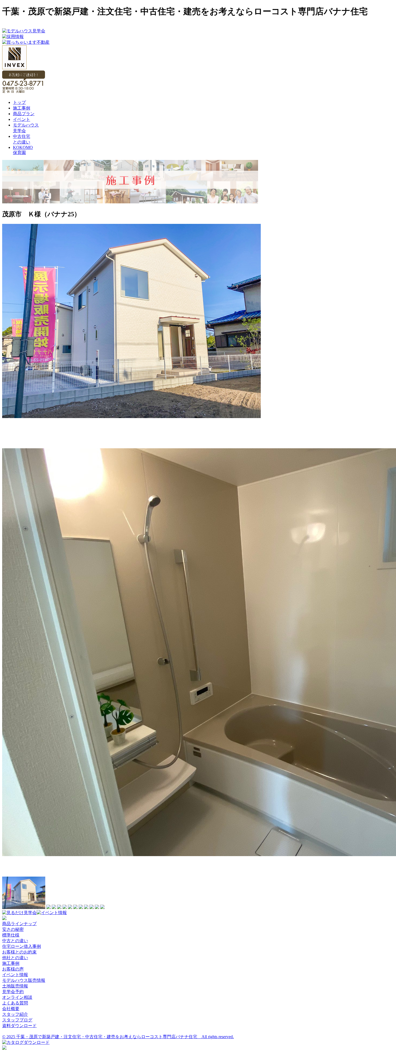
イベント (21, 119)
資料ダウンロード (19, 1025)
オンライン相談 (17, 997)
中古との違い (15, 940)
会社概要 (10, 1008)
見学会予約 (13, 991)
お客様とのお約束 (19, 952)
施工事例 (21, 108)
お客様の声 (13, 969)
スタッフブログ (17, 1020)
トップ (19, 102)
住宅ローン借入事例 (21, 946)
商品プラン (23, 113)
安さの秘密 (13, 929)
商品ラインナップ (19, 923)
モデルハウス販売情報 (23, 980)
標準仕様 (10, 935)
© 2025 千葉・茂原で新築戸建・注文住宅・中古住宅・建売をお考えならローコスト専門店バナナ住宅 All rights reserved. (118, 1036)
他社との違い (15, 957)
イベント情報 (15, 974)
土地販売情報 (15, 986)
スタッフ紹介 (15, 1014)
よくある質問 (15, 1003)
